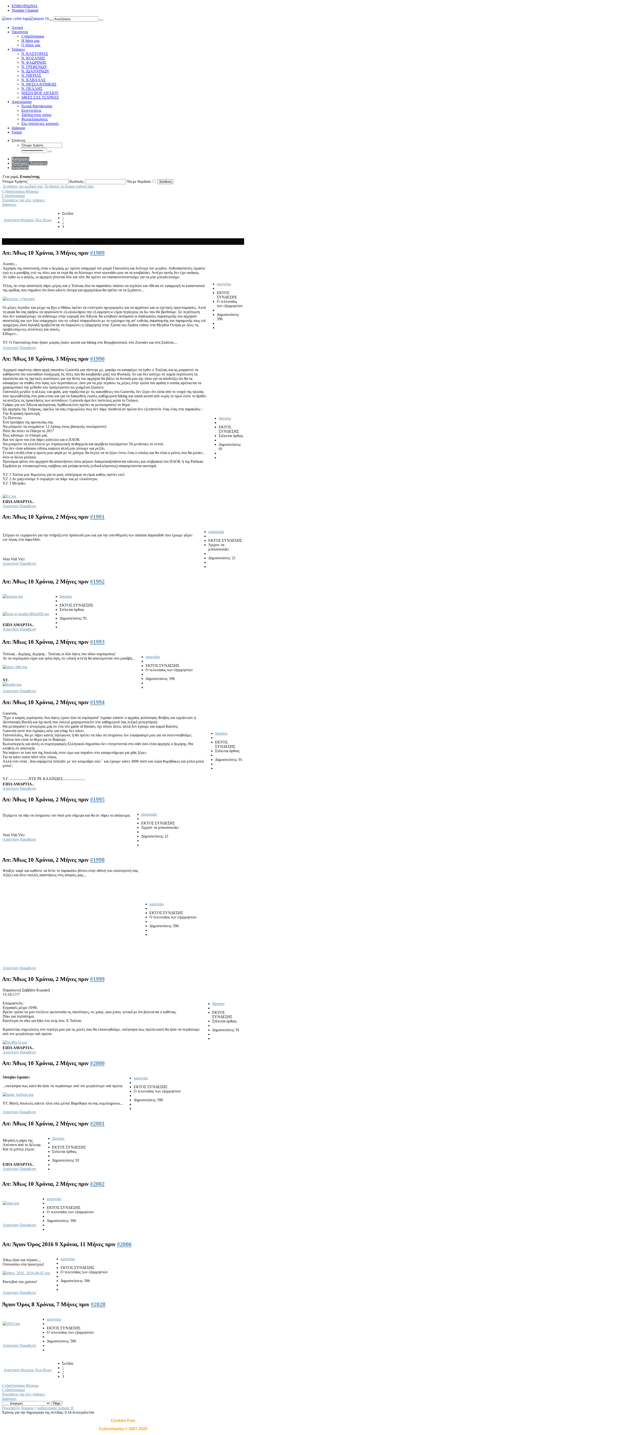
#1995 (97, 799)
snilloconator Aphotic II (55, 1408)
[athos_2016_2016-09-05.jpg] (26, 1273)
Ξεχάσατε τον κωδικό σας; (23, 186)
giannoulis (216, 532)
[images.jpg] (13, 596)
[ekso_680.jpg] (15, 667)
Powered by (11, 1408)
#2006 (124, 1244)
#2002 (97, 1184)
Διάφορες (9, 204)
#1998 (97, 860)
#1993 (97, 642)
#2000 (97, 1063)
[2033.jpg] (11, 1324)
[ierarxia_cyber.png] (19, 299)
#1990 (97, 359)
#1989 (97, 253)
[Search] (51, 20)
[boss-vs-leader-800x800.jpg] (26, 614)
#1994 (97, 702)
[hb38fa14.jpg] (15, 1042)
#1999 (97, 979)
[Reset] (101, 20)
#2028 (98, 1304)
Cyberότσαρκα (13, 196)
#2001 (97, 1123)
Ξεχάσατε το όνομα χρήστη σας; (69, 186)
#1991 (97, 517)
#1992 (97, 581)
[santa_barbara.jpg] (18, 1094)
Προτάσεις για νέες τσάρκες (23, 200)
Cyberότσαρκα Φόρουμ (20, 191)
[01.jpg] (9, 496)
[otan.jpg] (11, 1203)
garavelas (224, 284)
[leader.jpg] (12, 684)
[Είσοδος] (50, 151)
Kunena (27, 1408)
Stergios (225, 418)
